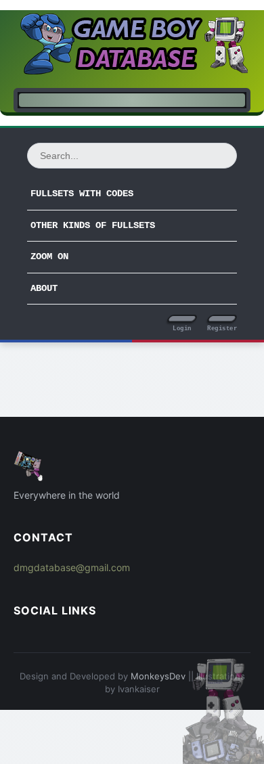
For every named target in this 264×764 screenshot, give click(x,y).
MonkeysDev (158, 676)
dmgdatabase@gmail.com (72, 567)
